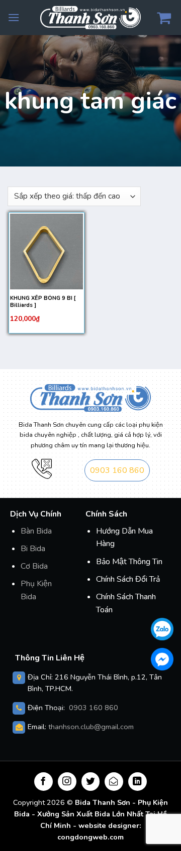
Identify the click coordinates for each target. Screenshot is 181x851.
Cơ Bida (34, 566)
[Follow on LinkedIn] (137, 781)
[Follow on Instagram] (67, 781)
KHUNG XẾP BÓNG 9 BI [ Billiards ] (42, 302)
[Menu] (14, 17)
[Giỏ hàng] (165, 18)
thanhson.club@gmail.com (91, 727)
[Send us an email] (114, 781)
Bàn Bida (36, 531)
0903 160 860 (117, 470)
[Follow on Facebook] (43, 781)
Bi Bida (33, 548)
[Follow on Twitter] (90, 781)
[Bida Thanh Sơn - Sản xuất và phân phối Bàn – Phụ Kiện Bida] (90, 17)
